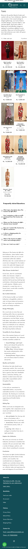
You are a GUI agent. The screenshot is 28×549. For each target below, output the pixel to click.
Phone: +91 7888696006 (10, 535)
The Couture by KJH (10, 547)
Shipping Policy (7, 523)
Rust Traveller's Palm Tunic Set (20, 63)
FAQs (4, 502)
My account (6, 499)
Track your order (7, 495)
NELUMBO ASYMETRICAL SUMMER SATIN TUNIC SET (20, 158)
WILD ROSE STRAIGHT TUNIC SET (20, 125)
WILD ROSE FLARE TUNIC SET (7, 157)
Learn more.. (6, 486)
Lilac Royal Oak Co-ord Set (20, 95)
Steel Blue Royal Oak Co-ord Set (8, 95)
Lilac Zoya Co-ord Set (7, 128)
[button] (3, 5)
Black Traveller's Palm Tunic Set (7, 63)
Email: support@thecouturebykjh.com (13, 532)
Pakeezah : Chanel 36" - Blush (7, 190)
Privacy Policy (6, 512)
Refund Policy (6, 516)
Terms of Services (7, 519)
